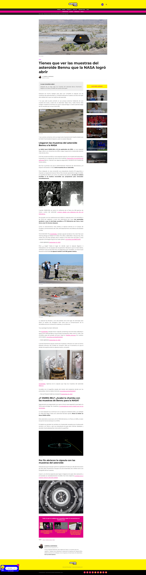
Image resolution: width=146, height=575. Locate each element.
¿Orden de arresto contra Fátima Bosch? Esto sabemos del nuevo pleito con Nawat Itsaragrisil (96, 98)
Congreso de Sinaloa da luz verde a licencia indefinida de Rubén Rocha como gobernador (97, 135)
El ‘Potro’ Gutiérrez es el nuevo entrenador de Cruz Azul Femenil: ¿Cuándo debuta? (96, 148)
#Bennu (41, 385)
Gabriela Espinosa (48, 76)
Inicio (40, 13)
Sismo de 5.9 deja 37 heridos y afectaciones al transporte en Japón (97, 161)
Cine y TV (75, 9)
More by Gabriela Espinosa (50, 554)
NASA (53, 539)
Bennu (44, 539)
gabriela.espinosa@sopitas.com (52, 547)
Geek (88, 9)
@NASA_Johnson (71, 335)
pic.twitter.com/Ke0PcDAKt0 (54, 337)
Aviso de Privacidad (67, 567)
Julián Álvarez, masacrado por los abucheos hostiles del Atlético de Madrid (97, 123)
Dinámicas (76, 11)
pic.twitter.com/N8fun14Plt (73, 239)
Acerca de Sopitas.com (77, 567)
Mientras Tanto (82, 9)
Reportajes (65, 11)
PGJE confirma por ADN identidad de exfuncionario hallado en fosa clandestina (96, 111)
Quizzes (71, 11)
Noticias (59, 9)
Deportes (69, 9)
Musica (63, 9)
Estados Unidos (49, 539)
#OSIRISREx (53, 234)
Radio (82, 11)
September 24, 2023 (54, 242)
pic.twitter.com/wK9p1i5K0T (68, 391)
